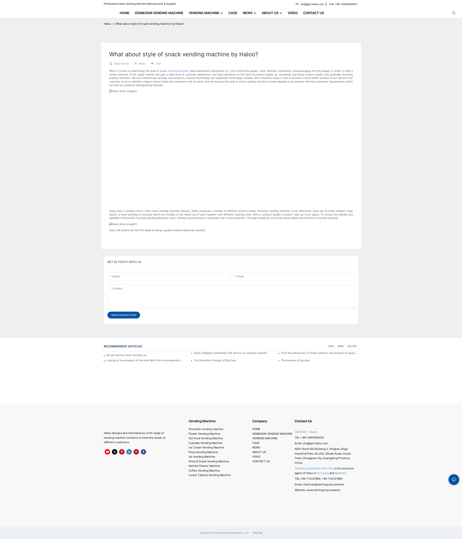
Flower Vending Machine (204, 433)
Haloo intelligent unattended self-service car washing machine (230, 352)
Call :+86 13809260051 (343, 4)
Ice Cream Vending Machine (206, 447)
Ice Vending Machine (202, 456)
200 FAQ (352, 346)
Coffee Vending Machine (204, 470)
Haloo (107, 23)
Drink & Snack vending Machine (209, 461)
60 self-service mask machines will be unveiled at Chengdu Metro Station (127, 355)
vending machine (178, 70)
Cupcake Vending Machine (206, 443)
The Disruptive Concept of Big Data (215, 360)
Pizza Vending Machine (203, 452)
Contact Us (303, 421)
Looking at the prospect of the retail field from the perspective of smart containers (145, 360)
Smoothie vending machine (206, 429)
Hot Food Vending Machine (206, 438)
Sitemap (257, 532)
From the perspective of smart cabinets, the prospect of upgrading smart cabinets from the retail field (319, 352)
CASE (331, 346)
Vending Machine (202, 421)
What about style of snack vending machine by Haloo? (150, 23)
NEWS (340, 346)
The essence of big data (295, 360)
